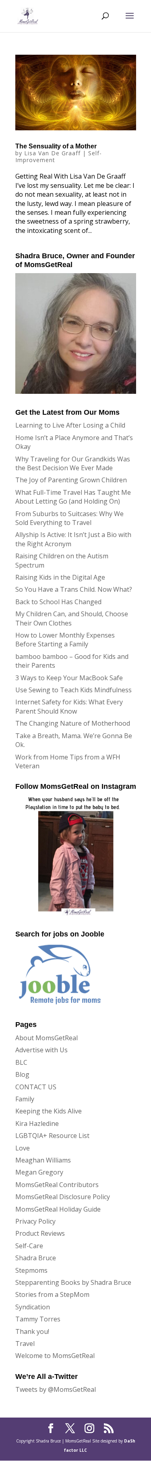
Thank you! (32, 1331)
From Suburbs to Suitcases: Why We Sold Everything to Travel (69, 518)
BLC (21, 1062)
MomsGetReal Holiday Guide (58, 1209)
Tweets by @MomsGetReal (55, 1389)
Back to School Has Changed (58, 601)
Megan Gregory (39, 1172)
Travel (25, 1343)
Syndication (32, 1307)
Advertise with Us (41, 1049)
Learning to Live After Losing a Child (70, 425)
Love (22, 1148)
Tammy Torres (37, 1319)
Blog (22, 1074)
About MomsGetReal (46, 1037)
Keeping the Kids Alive (48, 1111)
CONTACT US (35, 1086)
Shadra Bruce (35, 1257)
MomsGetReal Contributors (57, 1184)
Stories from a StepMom (52, 1294)
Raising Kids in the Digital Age (60, 577)
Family (24, 1099)
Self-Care (29, 1245)
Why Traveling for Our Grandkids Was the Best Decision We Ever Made (72, 463)
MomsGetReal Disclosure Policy (62, 1196)
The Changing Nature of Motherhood (72, 723)
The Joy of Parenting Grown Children (71, 479)
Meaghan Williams (43, 1160)
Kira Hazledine (37, 1123)
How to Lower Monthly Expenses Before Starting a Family (65, 639)
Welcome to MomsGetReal (55, 1355)
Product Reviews (40, 1233)
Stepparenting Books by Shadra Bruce (73, 1282)
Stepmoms (31, 1270)
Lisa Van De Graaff (52, 153)
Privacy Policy (35, 1221)
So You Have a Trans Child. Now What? (73, 589)
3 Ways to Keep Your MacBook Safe (69, 677)
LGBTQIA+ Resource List (52, 1135)
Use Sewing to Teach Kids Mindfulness (73, 689)
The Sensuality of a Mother (56, 146)
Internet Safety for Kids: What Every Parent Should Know (69, 706)
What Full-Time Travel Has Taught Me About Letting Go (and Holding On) (73, 497)
